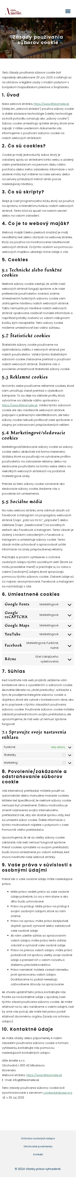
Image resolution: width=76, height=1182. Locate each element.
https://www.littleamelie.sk (51, 104)
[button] (68, 11)
